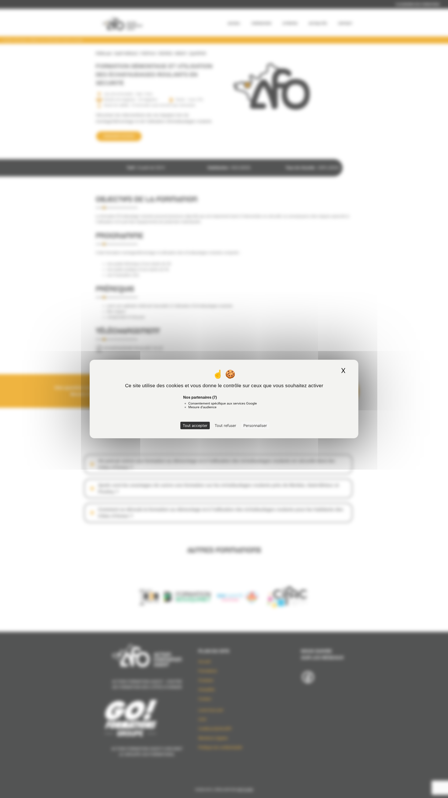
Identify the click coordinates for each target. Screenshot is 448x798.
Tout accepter (195, 425)
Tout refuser (225, 425)
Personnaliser (255, 425)
